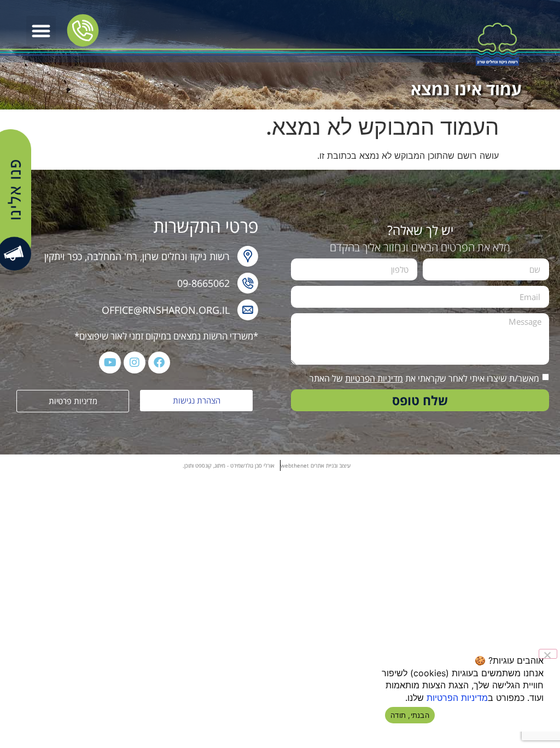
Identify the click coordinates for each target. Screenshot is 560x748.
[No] (548, 654)
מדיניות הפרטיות (374, 378)
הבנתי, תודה (409, 715)
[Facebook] (159, 362)
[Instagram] (134, 362)
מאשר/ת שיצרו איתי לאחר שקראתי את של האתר (424, 378)
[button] (41, 30)
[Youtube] (110, 362)
